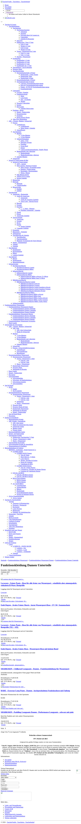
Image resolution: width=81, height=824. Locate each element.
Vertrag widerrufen (10, 818)
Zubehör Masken (22, 157)
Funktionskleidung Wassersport (14, 305)
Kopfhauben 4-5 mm (23, 62)
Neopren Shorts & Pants (20, 407)
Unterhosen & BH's (27, 464)
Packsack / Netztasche (19, 505)
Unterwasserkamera (15, 555)
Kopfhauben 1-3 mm (23, 60)
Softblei (19, 191)
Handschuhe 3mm (26, 76)
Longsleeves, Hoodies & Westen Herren (33, 469)
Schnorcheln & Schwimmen (13, 325)
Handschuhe (20, 491)
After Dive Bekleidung (20, 119)
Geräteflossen (21, 124)
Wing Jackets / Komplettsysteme (31, 167)
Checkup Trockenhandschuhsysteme (32, 83)
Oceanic (19, 205)
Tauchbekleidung (14, 26)
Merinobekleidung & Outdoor (14, 448)
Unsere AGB (9, 809)
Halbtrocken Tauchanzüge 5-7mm (23, 437)
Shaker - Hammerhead (20, 242)
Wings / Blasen (25, 173)
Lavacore (4, 592)
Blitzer (15, 253)
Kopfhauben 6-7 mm (23, 64)
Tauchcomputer (17, 217)
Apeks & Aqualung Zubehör (29, 199)
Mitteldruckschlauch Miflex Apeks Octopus (34, 300)
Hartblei (19, 189)
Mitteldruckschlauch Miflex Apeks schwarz (34, 298)
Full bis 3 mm (25, 362)
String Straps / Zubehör (28, 128)
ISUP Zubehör (17, 391)
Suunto (19, 225)
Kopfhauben (16, 58)
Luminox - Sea (21, 548)
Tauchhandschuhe (18, 71)
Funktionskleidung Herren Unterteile (24, 317)
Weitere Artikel (9, 557)
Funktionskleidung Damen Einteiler (24, 312)
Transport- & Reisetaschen (21, 503)
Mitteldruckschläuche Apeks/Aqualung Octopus (35, 289)
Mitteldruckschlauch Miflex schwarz (32, 294)
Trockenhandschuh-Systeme (25, 82)
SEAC (19, 223)
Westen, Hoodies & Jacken (29, 460)
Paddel (15, 389)
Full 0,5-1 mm (25, 53)
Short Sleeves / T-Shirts (28, 457)
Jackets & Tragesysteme (20, 162)
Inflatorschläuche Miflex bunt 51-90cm (33, 278)
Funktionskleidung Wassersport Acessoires (22, 321)
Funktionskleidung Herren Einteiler (24, 319)
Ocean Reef (24, 146)
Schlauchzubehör (18, 303)
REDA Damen (21, 480)
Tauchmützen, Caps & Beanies (22, 67)
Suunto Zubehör (26, 226)
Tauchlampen (13, 248)
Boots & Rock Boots (23, 117)
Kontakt (7, 812)
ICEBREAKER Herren (24, 466)
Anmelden (8, 8)
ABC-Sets (16, 328)
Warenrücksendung (11, 763)
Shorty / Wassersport (23, 364)
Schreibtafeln (13, 523)
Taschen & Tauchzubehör (13, 500)
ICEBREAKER (18, 451)
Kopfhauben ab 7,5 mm (24, 65)
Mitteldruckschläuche (19, 280)
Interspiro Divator (26, 142)
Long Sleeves (25, 459)
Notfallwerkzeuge (14, 539)
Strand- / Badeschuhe (23, 112)
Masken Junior (17, 428)
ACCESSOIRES (18, 484)
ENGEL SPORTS (18, 473)
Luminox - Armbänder (24, 551)
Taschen (11, 501)
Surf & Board (9, 385)
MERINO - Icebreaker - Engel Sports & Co (22, 450)
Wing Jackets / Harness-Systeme (27, 166)
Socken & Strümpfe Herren (25, 494)
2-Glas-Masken (25, 137)
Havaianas (12, 375)
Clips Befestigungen (15, 519)
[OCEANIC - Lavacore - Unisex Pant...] (12, 579)
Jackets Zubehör (22, 178)
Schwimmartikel (14, 376)
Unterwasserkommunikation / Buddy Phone (34, 149)
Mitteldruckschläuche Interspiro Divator (33, 291)
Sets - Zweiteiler (26, 99)
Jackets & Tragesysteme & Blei (18, 160)
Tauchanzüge (17, 28)
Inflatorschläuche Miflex (24, 275)
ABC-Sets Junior (18, 423)
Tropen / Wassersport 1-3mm (26, 358)
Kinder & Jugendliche (11, 417)
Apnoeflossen (21, 130)
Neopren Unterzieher (23, 103)
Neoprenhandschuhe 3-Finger (26, 80)
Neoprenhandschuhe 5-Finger (26, 73)
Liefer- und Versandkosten (13, 805)
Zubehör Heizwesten (27, 108)
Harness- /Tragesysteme (28, 169)
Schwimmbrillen (18, 378)
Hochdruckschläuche (19, 266)
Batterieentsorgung (10, 765)
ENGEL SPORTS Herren (25, 476)
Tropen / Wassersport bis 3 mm (26, 51)
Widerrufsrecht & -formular (13, 814)
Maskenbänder (25, 153)
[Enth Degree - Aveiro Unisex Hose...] (14, 645)
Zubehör (15, 246)
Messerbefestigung (18, 262)
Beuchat (19, 203)
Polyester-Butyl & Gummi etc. (30, 35)
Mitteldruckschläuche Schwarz (30, 283)
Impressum (8, 811)
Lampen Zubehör (18, 255)
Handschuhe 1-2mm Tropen (29, 74)
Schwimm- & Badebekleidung (22, 380)
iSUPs (11, 387)
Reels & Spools (13, 517)
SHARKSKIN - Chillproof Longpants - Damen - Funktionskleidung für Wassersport (35, 669)
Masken (19, 133)
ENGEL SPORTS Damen (25, 475)
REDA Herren (21, 482)
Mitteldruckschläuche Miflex (25, 292)
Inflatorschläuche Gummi (24, 273)
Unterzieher (24, 37)
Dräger (23, 148)
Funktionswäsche (22, 94)
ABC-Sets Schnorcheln (24, 330)
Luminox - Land (22, 550)
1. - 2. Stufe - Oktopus (27, 208)
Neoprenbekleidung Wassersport (19, 355)
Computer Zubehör (23, 228)
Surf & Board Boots (15, 414)
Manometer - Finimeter (20, 232)
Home (7, 5)
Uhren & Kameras (10, 543)
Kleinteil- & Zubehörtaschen (21, 512)
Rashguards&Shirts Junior (17, 432)
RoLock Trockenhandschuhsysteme (32, 85)
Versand (18, 597)
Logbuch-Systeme (14, 521)
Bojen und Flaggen (15, 534)
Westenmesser (17, 260)
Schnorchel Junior (18, 426)
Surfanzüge (20, 401)
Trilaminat (24, 32)
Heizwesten (20, 107)
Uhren (11, 544)
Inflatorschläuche (18, 271)
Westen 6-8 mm (25, 49)
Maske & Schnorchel (23, 332)
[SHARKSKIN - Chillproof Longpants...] (13, 665)
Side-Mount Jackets (23, 174)
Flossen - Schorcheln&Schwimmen (24, 348)
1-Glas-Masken (25, 135)
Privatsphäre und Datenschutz (14, 807)
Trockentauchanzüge (23, 30)
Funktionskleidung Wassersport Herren (21, 314)
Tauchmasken (17, 132)
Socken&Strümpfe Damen (25, 492)
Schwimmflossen (22, 351)
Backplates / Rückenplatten (29, 171)
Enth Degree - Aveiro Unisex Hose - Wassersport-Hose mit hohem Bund (29, 649)
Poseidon (23, 144)
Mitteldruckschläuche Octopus (30, 285)
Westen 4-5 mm (25, 46)
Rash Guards (13, 323)
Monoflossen (21, 353)
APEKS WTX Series (23, 176)
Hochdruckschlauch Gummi (25, 267)
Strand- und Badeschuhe (16, 434)
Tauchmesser (13, 257)
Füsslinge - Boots (18, 110)
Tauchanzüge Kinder (15, 435)
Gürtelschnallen (21, 185)
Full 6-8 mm (24, 48)
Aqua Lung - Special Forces (29, 201)
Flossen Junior (17, 430)
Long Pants (24, 98)
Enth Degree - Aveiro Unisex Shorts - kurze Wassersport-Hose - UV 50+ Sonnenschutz (35, 605)
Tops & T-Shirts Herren (28, 467)
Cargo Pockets (17, 509)
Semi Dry (20, 40)
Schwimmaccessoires (19, 382)
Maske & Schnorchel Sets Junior (23, 425)
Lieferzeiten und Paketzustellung (15, 816)
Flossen (15, 123)
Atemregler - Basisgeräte (20, 194)
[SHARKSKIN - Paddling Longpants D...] (12, 708)
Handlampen (17, 250)
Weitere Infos (5, 774)
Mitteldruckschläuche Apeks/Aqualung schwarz (35, 287)
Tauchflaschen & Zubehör (21, 235)
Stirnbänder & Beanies (20, 369)
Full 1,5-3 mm (25, 55)
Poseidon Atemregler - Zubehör (30, 210)
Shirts (22, 96)
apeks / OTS (24, 141)
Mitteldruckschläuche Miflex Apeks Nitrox (34, 301)
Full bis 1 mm (25, 360)
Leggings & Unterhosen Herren (30, 471)
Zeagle (19, 212)
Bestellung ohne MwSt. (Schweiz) (15, 761)
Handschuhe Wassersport (20, 366)
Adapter (15, 244)
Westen (23, 101)
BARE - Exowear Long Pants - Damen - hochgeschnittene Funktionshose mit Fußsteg (35, 691)
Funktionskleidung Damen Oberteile (24, 308)
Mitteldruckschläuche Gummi (26, 282)
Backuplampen (17, 251)
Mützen (19, 489)
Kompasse (16, 230)
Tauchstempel (13, 525)
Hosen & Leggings (26, 462)
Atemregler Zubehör (23, 216)
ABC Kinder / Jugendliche (17, 421)
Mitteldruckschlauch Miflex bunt (31, 296)
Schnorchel (16, 158)
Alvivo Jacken (17, 498)
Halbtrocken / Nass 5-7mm (25, 42)
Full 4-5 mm (24, 44)
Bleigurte (15, 182)
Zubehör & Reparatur (27, 39)
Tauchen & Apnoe (10, 24)
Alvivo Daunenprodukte (16, 496)
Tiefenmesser (17, 233)
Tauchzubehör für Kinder (16, 442)
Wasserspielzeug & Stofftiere (18, 446)
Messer (15, 258)
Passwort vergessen (7, 791)
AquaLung (20, 219)
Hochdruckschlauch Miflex (25, 269)
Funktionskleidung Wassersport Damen (21, 307)
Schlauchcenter (13, 264)
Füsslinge (20, 116)
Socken (19, 105)
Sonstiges (12, 528)
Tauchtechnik (13, 192)
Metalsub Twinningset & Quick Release (29, 241)
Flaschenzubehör (22, 239)
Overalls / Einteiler (22, 92)
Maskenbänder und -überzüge (26, 151)
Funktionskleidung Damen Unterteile (24, 310)
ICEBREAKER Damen (24, 453)
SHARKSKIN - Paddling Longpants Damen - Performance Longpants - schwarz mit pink (37, 712)
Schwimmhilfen (18, 384)
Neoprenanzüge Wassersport (21, 357)
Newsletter (8, 760)
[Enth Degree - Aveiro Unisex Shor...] (14, 601)
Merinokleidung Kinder (16, 419)
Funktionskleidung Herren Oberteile (24, 316)
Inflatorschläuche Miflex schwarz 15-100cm (34, 276)
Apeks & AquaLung (23, 196)
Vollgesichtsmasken (23, 139)
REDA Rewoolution (19, 478)
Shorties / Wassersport (23, 57)
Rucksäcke (16, 507)
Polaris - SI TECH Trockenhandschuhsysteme (35, 87)
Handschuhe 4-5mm (27, 78)
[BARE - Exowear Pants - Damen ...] (13, 687)
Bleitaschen (16, 180)
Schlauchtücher (21, 487)
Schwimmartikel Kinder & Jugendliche (21, 444)
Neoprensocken (21, 114)
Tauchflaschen (21, 237)
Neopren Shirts (17, 69)
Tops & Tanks (25, 455)
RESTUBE (12, 532)
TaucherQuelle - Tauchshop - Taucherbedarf (20, 822)
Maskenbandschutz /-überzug (30, 155)
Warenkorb (9, 12)
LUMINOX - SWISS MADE (22, 546)
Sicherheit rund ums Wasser (13, 530)
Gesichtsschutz (21, 485)
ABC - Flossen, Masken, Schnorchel (20, 121)
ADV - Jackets (21, 164)
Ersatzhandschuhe (26, 89)
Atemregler (24, 198)
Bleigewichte (17, 187)
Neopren (23, 33)
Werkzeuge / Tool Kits (16, 514)
